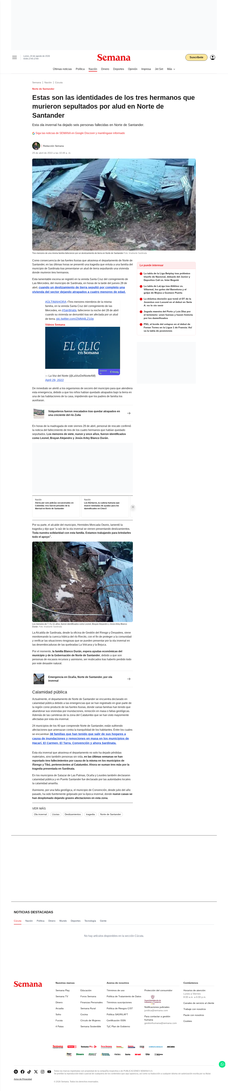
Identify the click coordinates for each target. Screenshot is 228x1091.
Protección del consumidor (158, 990)
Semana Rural (88, 1008)
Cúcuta (59, 82)
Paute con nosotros (193, 1015)
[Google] (16, 1072)
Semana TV (62, 996)
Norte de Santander (110, 814)
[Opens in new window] (23, 1072)
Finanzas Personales (91, 1002)
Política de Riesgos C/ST (120, 1008)
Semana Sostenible (90, 1026)
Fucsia (59, 1020)
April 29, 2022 (54, 380)
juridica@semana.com (156, 1010)
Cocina (84, 1014)
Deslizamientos (73, 814)
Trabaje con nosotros (194, 1009)
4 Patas (60, 1026)
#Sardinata (69, 310)
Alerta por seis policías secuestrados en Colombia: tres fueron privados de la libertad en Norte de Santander (54, 506)
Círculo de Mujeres (90, 1020)
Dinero (59, 1002)
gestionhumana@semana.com (160, 1023)
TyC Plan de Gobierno (118, 1026)
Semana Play (63, 990)
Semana (36, 82)
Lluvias (55, 814)
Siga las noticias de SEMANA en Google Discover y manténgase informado (80, 133)
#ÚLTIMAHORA (55, 301)
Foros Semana (88, 996)
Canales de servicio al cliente (198, 1003)
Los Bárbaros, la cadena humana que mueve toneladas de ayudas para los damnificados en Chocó (102, 506)
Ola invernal (40, 814)
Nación (48, 82)
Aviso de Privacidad (26, 1079)
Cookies (187, 1021)
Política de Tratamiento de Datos (124, 996)
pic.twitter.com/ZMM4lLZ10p (75, 318)
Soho (58, 1014)
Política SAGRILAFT (117, 1014)
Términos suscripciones (119, 1002)
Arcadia (60, 1008)
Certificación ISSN (116, 1020)
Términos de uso (116, 990)
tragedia (90, 814)
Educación (85, 990)
